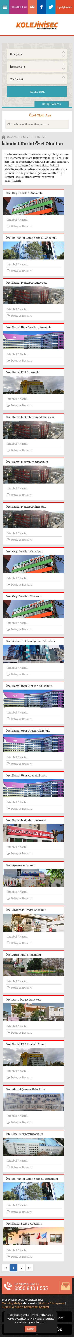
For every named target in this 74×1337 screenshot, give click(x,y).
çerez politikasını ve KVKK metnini (30, 1318)
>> (29, 1267)
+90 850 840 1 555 (18, 7)
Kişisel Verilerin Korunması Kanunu (25, 1307)
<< (5, 1267)
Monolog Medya (12, 1303)
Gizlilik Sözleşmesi (52, 1303)
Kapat (30, 1328)
